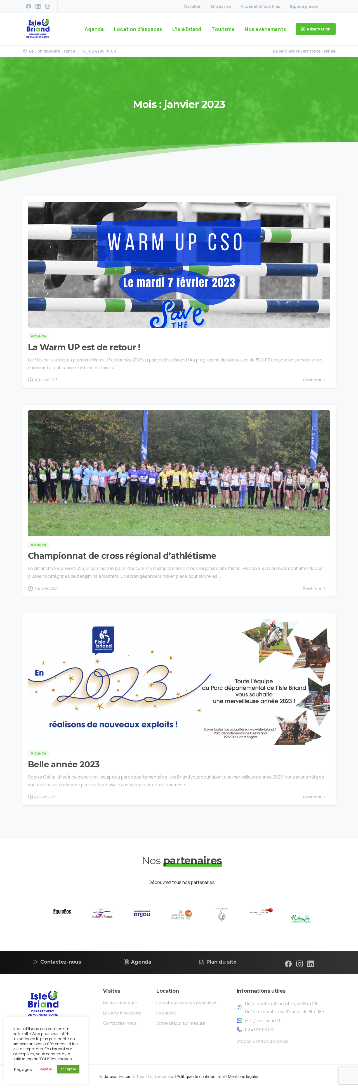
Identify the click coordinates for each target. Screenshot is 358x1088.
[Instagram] (47, 6)
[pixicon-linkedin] (310, 963)
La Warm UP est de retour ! (84, 347)
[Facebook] (28, 6)
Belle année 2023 (64, 764)
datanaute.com (117, 1076)
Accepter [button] (68, 1069)
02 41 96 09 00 (102, 51)
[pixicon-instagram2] (299, 963)
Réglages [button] (23, 1069)
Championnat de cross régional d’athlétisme (122, 556)
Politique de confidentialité (201, 1076)
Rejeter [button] (45, 1069)
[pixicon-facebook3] (288, 963)
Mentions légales (243, 1076)
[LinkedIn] (38, 6)
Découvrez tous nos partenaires (182, 882)
